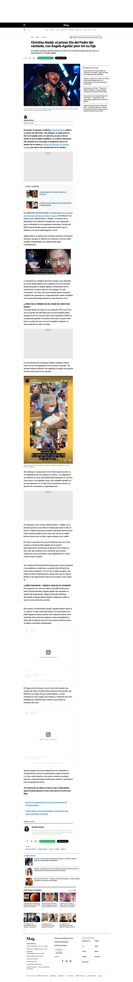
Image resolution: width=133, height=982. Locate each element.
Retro (97, 951)
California (52, 29)
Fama (84, 951)
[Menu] (25, 25)
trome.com (70, 975)
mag (100, 975)
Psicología (71, 29)
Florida (46, 29)
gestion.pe (53, 975)
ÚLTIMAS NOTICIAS (90, 68)
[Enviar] (24, 30)
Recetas (97, 957)
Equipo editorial (31, 943)
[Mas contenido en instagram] (70, 961)
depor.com (61, 975)
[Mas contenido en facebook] (63, 961)
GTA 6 (94, 29)
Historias (85, 962)
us (83, 946)
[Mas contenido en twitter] (66, 961)
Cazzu (51, 849)
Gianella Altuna (29, 120)
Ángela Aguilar (42, 849)
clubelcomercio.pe (42, 975)
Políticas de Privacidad (61, 942)
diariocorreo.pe (80, 975)
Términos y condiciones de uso (63, 938)
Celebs (57, 849)
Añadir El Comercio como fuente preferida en (86, 37)
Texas (57, 29)
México (63, 849)
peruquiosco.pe (91, 975)
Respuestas (86, 941)
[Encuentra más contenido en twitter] (30, 58)
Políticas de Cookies (60, 945)
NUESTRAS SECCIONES (88, 938)
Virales (84, 957)
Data (96, 946)
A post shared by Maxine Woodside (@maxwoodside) (48, 681)
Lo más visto (30, 856)
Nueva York (64, 29)
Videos (97, 941)
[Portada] (31, 942)
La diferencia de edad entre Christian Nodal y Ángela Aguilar (55, 204)
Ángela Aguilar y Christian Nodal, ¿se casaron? (52, 193)
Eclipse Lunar (78, 29)
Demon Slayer (87, 29)
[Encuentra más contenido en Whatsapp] (34, 58)
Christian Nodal (31, 849)
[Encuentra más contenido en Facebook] (26, 58)
